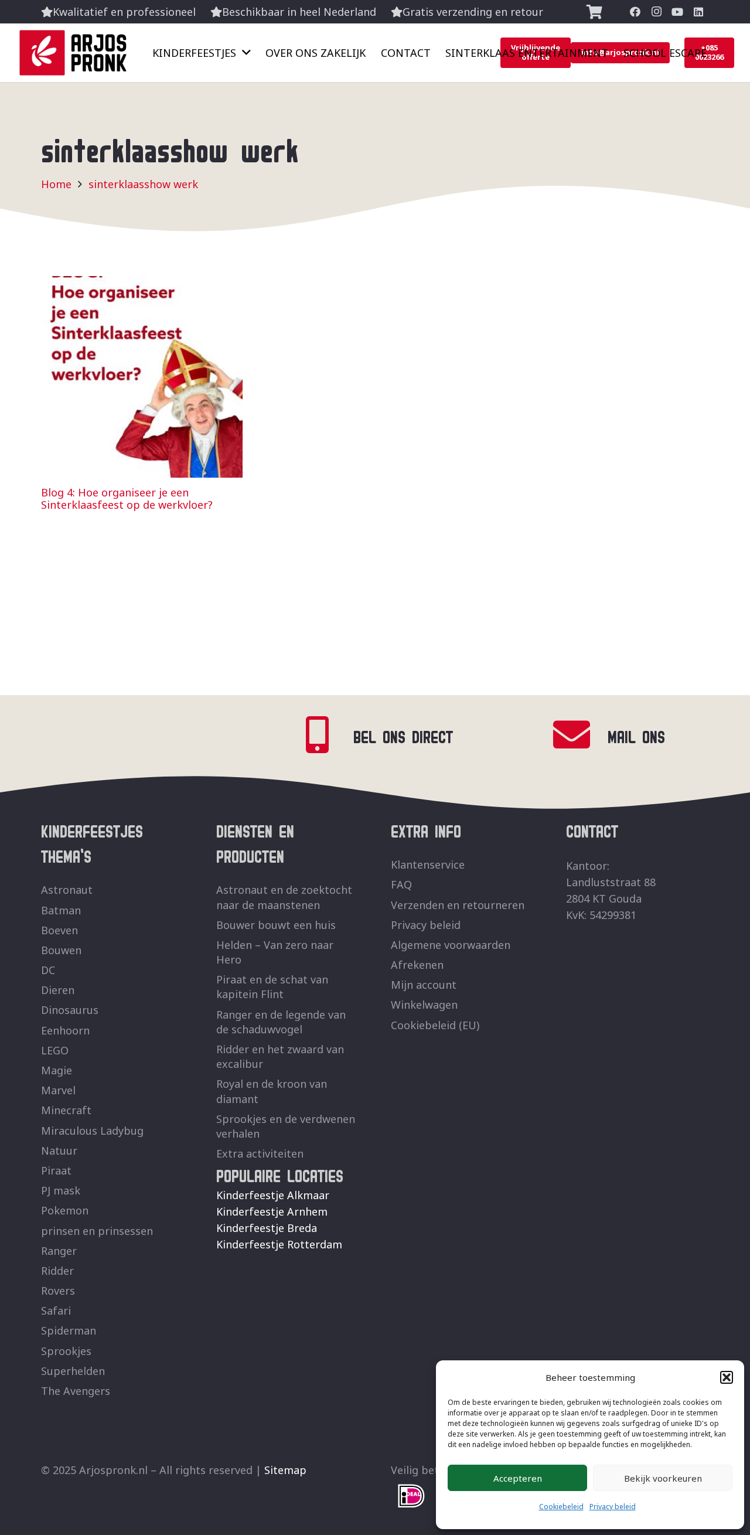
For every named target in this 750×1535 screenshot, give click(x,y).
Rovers (58, 1291)
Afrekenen (417, 965)
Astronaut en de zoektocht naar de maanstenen (284, 897)
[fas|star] (411, 1496)
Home (56, 184)
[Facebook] (635, 11)
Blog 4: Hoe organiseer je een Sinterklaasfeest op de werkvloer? (127, 498)
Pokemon (64, 1210)
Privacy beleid (612, 1507)
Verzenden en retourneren (457, 905)
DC (48, 970)
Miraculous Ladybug (92, 1131)
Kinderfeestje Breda (266, 1228)
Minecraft (66, 1110)
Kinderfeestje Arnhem (272, 1211)
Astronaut (67, 890)
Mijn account (423, 985)
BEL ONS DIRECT (403, 734)
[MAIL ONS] (579, 734)
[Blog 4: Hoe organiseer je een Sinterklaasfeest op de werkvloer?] (142, 284)
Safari (56, 1310)
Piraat (56, 1170)
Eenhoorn (65, 1030)
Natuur (59, 1150)
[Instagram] (656, 11)
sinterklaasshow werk (143, 184)
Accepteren (517, 1478)
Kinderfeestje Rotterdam (279, 1244)
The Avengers (75, 1391)
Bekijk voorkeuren (663, 1478)
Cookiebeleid (561, 1507)
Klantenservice (428, 864)
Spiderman (68, 1330)
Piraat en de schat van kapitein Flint (272, 986)
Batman (61, 910)
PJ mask (60, 1190)
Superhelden (73, 1371)
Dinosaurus (69, 1010)
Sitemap (285, 1470)
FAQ (401, 884)
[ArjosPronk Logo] (73, 52)
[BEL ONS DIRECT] (325, 734)
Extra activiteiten (260, 1153)
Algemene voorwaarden (450, 945)
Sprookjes (66, 1351)
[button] (726, 1377)
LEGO (55, 1050)
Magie (56, 1070)
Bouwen (61, 950)
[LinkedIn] (698, 11)
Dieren (57, 990)
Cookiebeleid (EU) (435, 1025)
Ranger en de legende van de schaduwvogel (281, 1022)
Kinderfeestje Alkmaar (272, 1195)
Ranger (59, 1251)
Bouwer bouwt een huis (276, 925)
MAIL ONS (636, 734)
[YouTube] (677, 11)
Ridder (57, 1271)
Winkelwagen (424, 1005)
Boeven (59, 930)
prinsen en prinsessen (97, 1231)
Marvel (58, 1090)
